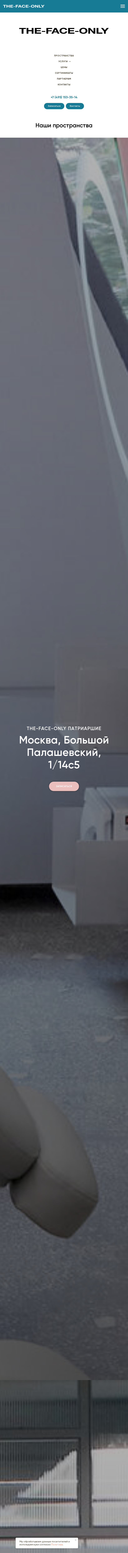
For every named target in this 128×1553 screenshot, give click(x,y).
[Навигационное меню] (123, 6)
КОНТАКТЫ (64, 84)
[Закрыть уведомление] (75, 1540)
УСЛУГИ (64, 61)
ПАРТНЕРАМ (64, 78)
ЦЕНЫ (64, 67)
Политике (57, 1544)
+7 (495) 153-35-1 (63, 97)
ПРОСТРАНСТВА (64, 55)
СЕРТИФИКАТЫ (64, 73)
